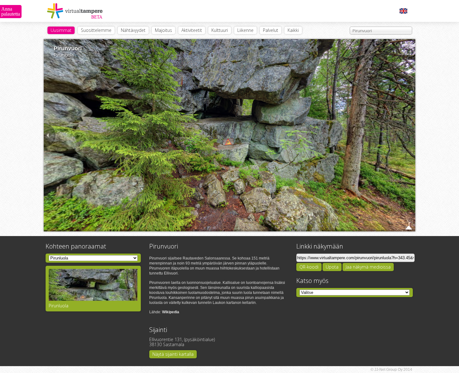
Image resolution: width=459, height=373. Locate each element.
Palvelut (270, 30)
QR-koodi (308, 267)
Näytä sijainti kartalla (173, 354)
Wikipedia (170, 312)
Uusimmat (61, 30)
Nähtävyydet (133, 30)
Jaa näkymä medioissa (368, 267)
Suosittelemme (96, 30)
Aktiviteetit (191, 30)
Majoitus (163, 30)
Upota (332, 267)
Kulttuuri (219, 30)
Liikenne (245, 30)
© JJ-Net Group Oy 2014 (391, 369)
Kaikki (293, 30)
